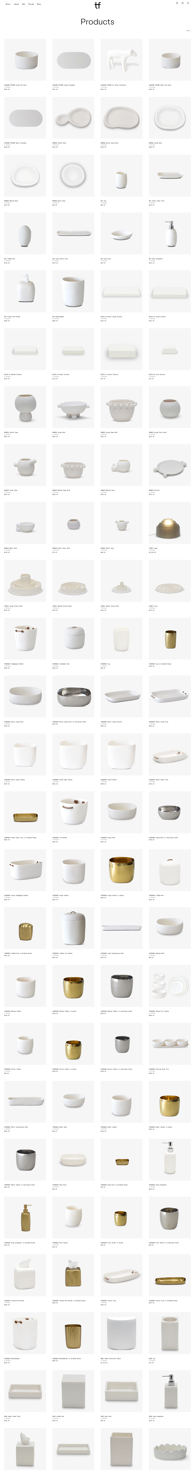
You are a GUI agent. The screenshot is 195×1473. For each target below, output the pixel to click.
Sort (189, 30)
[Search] (188, 3)
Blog (39, 4)
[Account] (177, 3)
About (16, 4)
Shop (8, 4)
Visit (23, 4)
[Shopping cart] (182, 3)
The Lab (31, 4)
